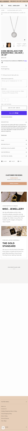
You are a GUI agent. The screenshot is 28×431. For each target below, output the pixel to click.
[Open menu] (3, 5)
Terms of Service (5, 418)
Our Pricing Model (7, 156)
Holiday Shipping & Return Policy (9, 411)
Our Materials (5, 152)
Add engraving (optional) (7, 78)
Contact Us (3, 408)
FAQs (2, 140)
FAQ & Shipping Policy (6, 413)
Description (5, 122)
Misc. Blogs (3, 420)
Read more (4, 135)
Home (2, 10)
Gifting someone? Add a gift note (11, 75)
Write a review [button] (14, 183)
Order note (3, 89)
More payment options (6, 116)
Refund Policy (5, 144)
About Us (3, 406)
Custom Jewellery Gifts (14, 10)
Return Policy (4, 416)
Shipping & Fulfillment (8, 148)
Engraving (4, 66)
